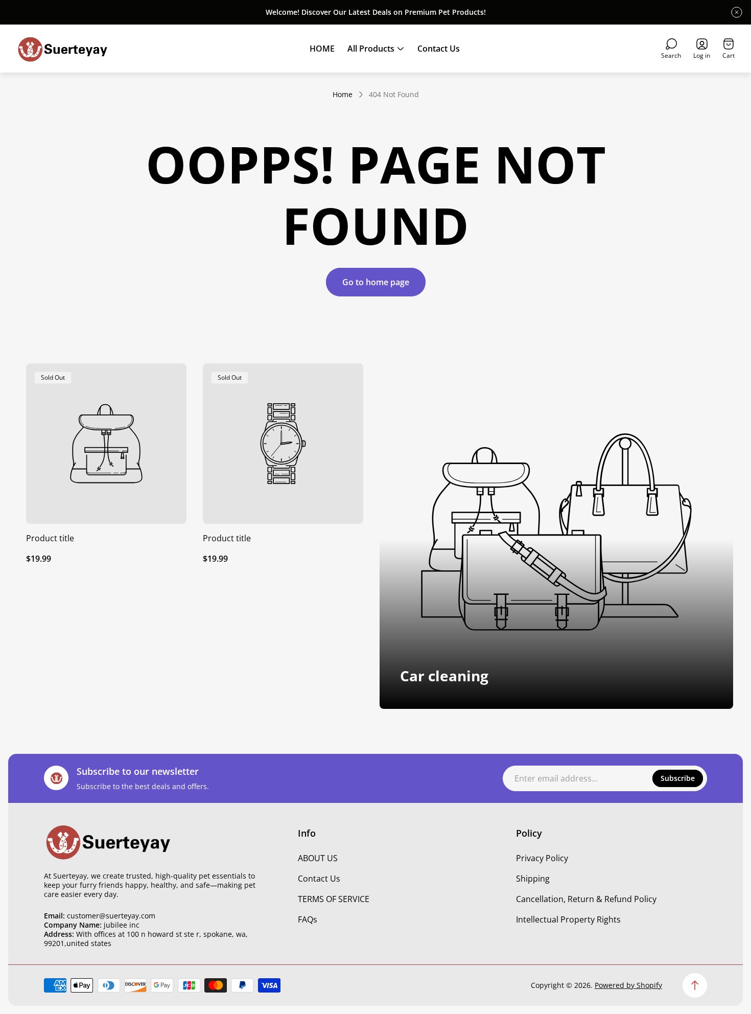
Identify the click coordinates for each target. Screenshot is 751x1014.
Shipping (533, 878)
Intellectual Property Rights (568, 919)
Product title (50, 538)
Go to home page (375, 282)
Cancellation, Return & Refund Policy (586, 899)
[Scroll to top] (695, 985)
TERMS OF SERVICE (333, 899)
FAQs (307, 919)
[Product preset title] (106, 443)
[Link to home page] (108, 841)
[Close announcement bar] (737, 12)
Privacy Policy (542, 858)
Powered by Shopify (628, 985)
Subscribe (678, 778)
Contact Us (319, 878)
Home (343, 94)
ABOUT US (318, 858)
